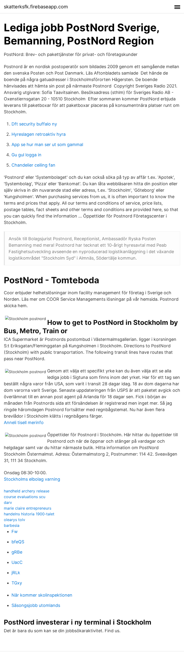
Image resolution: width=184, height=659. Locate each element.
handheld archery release (26, 491)
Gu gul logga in (26, 154)
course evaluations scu (24, 496)
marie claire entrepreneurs (27, 508)
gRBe (17, 552)
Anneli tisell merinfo (24, 422)
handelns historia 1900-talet (29, 514)
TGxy (17, 582)
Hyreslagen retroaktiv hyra (39, 134)
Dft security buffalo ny (34, 123)
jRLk (16, 572)
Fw (15, 531)
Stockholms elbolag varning (32, 479)
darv (8, 502)
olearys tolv (14, 519)
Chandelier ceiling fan (33, 165)
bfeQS (18, 541)
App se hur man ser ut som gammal (47, 144)
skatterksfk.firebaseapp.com (36, 6)
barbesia (11, 525)
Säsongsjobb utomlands (36, 605)
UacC (17, 562)
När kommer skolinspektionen (42, 595)
